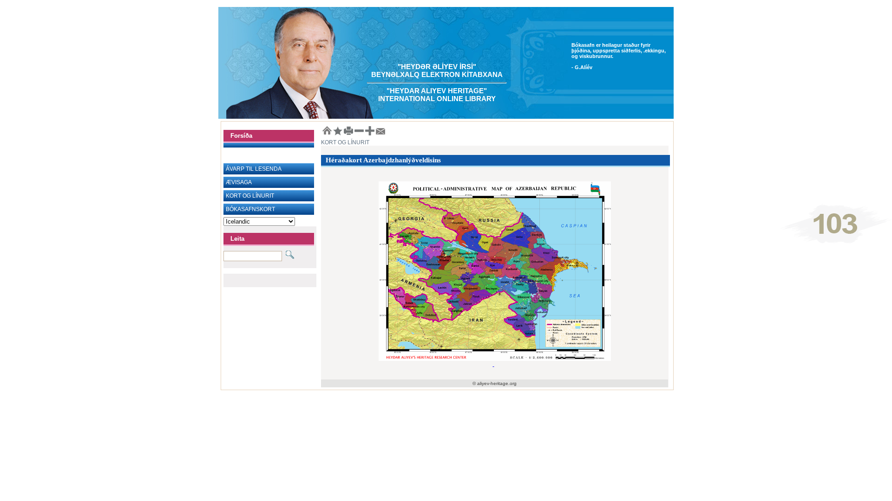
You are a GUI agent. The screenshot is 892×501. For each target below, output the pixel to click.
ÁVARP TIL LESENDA (254, 169)
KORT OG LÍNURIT (250, 196)
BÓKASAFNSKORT (250, 209)
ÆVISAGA (239, 182)
